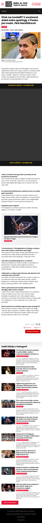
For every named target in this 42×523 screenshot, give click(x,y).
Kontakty (21, 520)
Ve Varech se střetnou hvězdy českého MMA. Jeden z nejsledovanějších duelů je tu (27, 352)
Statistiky (21, 517)
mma (23, 356)
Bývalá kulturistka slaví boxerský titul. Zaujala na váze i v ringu (21, 238)
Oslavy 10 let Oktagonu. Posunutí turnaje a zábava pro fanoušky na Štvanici (27, 436)
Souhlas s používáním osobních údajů (21, 514)
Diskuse (38, 327)
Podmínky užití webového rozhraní (21, 511)
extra (25, 473)
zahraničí (7, 240)
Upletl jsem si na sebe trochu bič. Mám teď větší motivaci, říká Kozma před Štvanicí (27, 419)
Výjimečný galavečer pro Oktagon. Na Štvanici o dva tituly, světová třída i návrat (27, 385)
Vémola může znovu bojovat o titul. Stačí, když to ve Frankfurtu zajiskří (27, 486)
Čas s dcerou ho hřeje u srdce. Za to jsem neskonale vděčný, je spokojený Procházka (28, 402)
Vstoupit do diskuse (33, 331)
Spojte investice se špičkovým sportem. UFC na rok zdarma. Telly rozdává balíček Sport (27, 469)
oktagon (19, 356)
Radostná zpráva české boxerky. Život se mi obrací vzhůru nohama (26, 369)
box (11, 240)
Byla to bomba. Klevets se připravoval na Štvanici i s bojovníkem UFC (26, 453)
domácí (4, 27)
